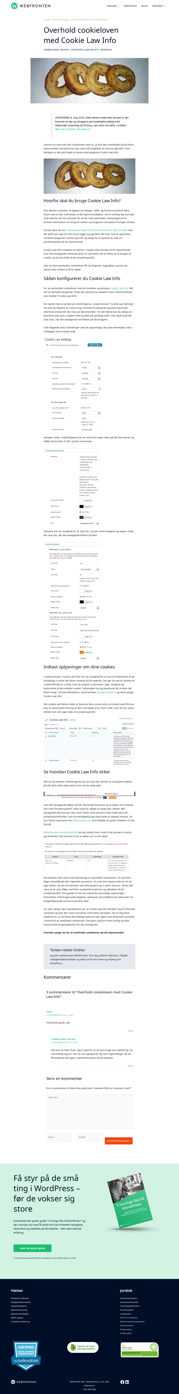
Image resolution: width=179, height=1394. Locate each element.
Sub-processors (127, 1325)
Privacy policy (126, 1329)
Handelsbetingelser (128, 1298)
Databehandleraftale (129, 1302)
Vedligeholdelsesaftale (21, 1302)
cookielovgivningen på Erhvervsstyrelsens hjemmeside (96, 230)
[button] (117, 5)
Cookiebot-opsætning (20, 1321)
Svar (130, 1030)
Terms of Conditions (129, 1317)
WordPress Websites (20, 1298)
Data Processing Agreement (132, 1321)
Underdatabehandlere (130, 1306)
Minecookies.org (82, 820)
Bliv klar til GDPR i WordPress (72, 129)
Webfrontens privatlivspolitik (61, 832)
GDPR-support (17, 1317)
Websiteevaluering (19, 1310)
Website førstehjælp (20, 1314)
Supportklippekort (19, 1306)
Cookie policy (125, 1333)
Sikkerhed (106, 49)
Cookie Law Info (119, 288)
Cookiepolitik (125, 1314)
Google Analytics (106, 692)
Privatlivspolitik (126, 1310)
